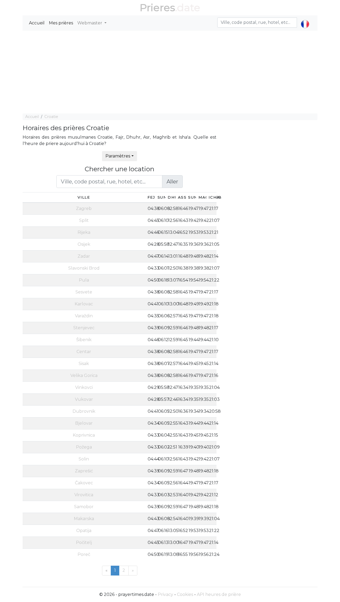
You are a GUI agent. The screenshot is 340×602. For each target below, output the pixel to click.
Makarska (84, 518)
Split (84, 220)
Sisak (84, 363)
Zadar (84, 256)
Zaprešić (84, 470)
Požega (84, 447)
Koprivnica (84, 435)
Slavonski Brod (84, 268)
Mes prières (61, 22)
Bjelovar (84, 423)
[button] (305, 19)
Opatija (83, 530)
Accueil (37, 22)
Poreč (84, 554)
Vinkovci (84, 387)
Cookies (185, 594)
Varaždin (84, 315)
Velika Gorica (83, 375)
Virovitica (83, 494)
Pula (84, 280)
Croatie (51, 116)
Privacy (165, 594)
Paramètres (117, 156)
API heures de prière (219, 594)
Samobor (84, 506)
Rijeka (84, 232)
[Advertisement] (170, 72)
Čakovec (84, 482)
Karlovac (84, 303)
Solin (84, 459)
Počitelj (84, 542)
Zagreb (84, 208)
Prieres (157, 7)
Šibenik (84, 339)
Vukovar (84, 399)
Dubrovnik (84, 411)
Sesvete (83, 292)
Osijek (84, 244)
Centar (83, 351)
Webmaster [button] (90, 22)
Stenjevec (84, 327)
